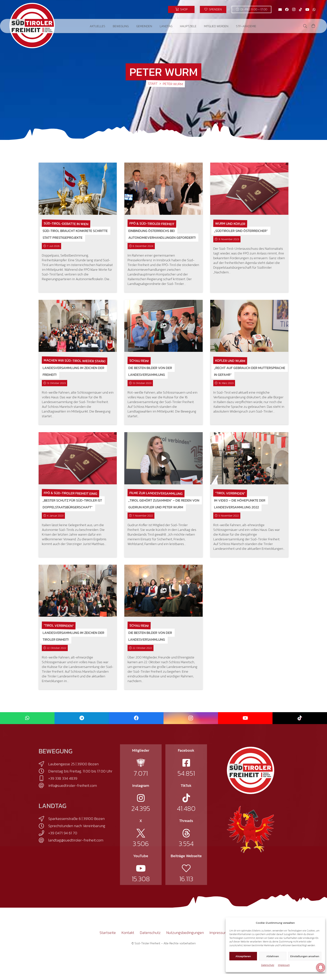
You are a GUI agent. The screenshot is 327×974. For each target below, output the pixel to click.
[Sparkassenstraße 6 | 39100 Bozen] (43, 818)
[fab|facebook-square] (186, 762)
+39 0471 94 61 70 (62, 833)
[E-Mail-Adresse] (280, 9)
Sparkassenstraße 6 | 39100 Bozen (76, 818)
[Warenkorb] (313, 26)
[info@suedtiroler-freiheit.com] (43, 785)
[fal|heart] (186, 868)
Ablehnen (272, 956)
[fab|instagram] (141, 798)
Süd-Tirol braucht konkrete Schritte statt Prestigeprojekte (75, 234)
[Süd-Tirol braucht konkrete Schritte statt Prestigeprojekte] (78, 189)
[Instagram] (293, 9)
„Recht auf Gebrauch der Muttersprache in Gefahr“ (249, 371)
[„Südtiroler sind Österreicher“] (249, 189)
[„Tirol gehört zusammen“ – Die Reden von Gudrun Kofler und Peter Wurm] (163, 458)
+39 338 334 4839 (62, 778)
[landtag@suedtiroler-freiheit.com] (43, 840)
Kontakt (127, 932)
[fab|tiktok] (186, 798)
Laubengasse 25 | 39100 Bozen (73, 764)
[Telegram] (81, 718)
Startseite (108, 932)
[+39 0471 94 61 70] (43, 833)
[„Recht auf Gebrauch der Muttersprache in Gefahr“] (249, 326)
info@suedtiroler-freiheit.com (72, 785)
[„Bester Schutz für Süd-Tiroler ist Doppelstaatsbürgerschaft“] (78, 458)
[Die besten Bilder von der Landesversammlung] (163, 326)
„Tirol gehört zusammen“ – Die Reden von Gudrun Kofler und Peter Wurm (163, 504)
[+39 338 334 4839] (43, 778)
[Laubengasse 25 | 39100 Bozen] (43, 764)
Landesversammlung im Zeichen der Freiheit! (73, 371)
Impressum (284, 965)
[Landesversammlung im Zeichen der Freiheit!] (78, 326)
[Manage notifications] (320, 967)
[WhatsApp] (314, 9)
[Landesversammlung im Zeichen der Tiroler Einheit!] (78, 591)
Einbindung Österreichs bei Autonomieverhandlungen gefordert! (162, 234)
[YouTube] (307, 9)
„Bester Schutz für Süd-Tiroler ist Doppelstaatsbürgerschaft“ (72, 504)
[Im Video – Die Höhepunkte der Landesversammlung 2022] (249, 458)
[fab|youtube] (141, 868)
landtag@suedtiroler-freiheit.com (75, 840)
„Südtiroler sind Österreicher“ (241, 230)
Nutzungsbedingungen (185, 932)
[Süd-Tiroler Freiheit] (250, 770)
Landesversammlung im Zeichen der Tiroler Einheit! (73, 636)
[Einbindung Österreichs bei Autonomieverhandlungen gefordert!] (163, 189)
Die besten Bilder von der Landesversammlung (150, 371)
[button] (108, 26)
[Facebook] (286, 9)
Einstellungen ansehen (304, 956)
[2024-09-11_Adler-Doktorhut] (250, 829)
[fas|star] (140, 762)
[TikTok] (300, 9)
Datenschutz (267, 965)
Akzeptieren (243, 956)
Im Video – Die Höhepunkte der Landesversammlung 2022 (239, 504)
